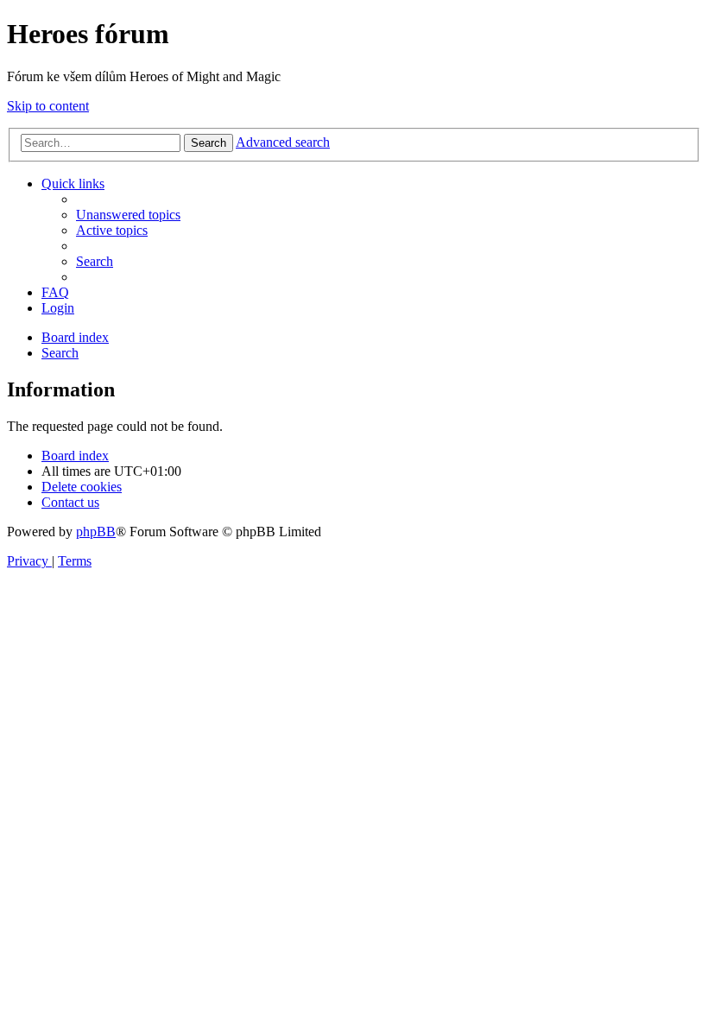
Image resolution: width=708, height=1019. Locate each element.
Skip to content (48, 105)
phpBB (96, 531)
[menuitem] (128, 214)
